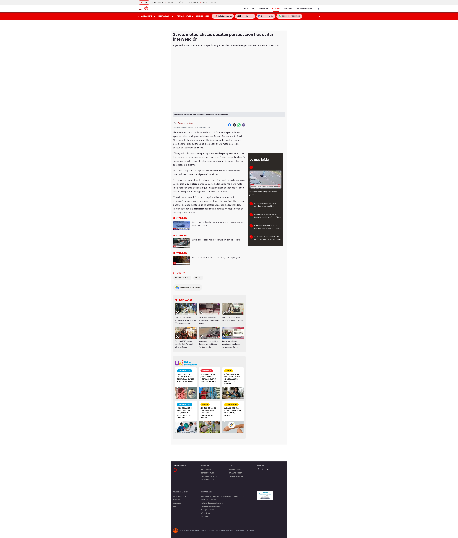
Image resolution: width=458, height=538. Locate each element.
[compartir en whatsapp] (239, 125)
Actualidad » (193, 127)
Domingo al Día (236, 476)
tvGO (246, 9)
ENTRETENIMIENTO (260, 9)
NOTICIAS (276, 9)
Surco (198, 278)
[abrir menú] (141, 8)
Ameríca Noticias (185, 123)
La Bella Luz (193, 2)
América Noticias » (180, 127)
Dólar (181, 2)
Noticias (176, 500)
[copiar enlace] (244, 125)
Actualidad (206, 470)
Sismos (170, 2)
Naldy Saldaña (209, 2)
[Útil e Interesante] (209, 362)
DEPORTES (288, 9)
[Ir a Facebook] (259, 469)
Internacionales (208, 476)
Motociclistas (182, 278)
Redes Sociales (207, 480)
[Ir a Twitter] (263, 469)
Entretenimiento (179, 496)
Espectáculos (207, 473)
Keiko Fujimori (157, 2)
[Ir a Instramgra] (268, 469)
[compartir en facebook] (229, 125)
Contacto (205, 516)
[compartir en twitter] (234, 125)
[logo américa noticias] (146, 8)
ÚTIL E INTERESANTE (304, 9)
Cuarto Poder (235, 473)
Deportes (177, 503)
